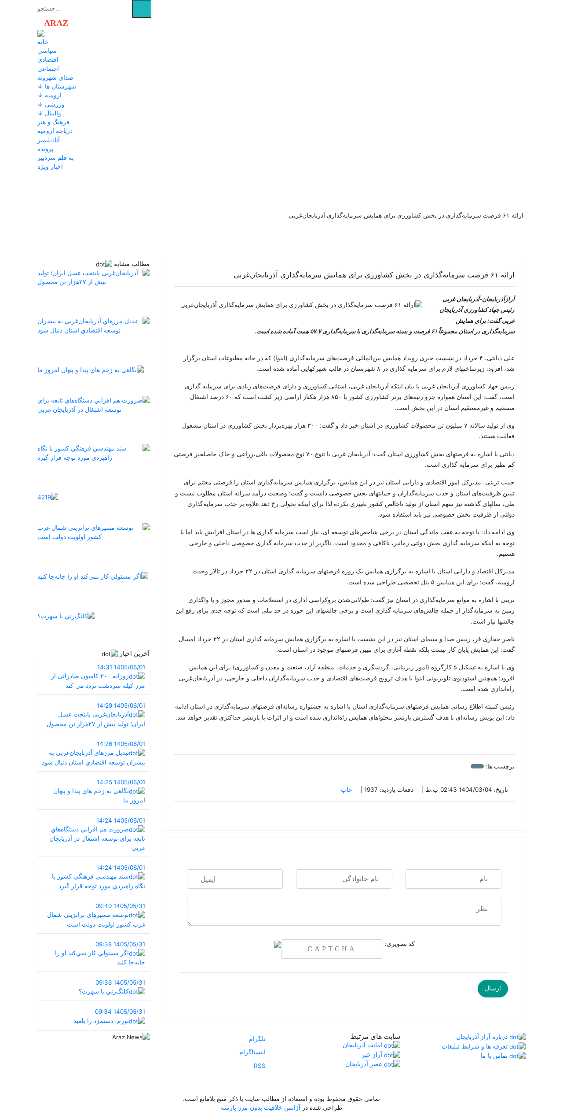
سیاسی (47, 50)
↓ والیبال (49, 113)
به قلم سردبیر (55, 157)
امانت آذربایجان (363, 1045)
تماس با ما (495, 1055)
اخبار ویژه (50, 166)
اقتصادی (47, 59)
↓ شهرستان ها (56, 86)
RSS (260, 1065)
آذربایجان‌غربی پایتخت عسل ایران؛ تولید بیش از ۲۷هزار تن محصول (96, 715)
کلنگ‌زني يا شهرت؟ (112, 987)
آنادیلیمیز (48, 140)
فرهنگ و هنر (53, 122)
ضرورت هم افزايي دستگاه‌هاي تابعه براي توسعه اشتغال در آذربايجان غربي (97, 834)
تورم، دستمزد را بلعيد (109, 1016)
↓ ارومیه (49, 95)
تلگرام (258, 1038)
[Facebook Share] (339, 814)
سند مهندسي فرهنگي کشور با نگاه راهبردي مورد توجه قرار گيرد (98, 877)
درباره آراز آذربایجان (482, 1036)
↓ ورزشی (51, 104)
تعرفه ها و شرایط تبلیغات (475, 1046)
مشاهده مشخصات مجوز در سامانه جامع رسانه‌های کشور (281, 1083)
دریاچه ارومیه (55, 130)
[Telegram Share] (330, 814)
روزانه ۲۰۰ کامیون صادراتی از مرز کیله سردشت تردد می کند (98, 676)
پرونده (45, 148)
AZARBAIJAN (84, 23)
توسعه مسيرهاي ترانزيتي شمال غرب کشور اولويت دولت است (96, 915)
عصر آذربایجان (364, 1063)
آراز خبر (373, 1054)
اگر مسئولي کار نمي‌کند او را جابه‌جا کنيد (100, 953)
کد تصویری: (400, 943)
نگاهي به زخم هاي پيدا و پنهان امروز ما (99, 791)
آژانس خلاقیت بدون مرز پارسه (260, 1107)
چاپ (347, 789)
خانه (42, 41)
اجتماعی (48, 68)
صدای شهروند (55, 77)
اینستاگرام (253, 1052)
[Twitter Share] (358, 814)
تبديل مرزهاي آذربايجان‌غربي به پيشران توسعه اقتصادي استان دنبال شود (93, 753)
